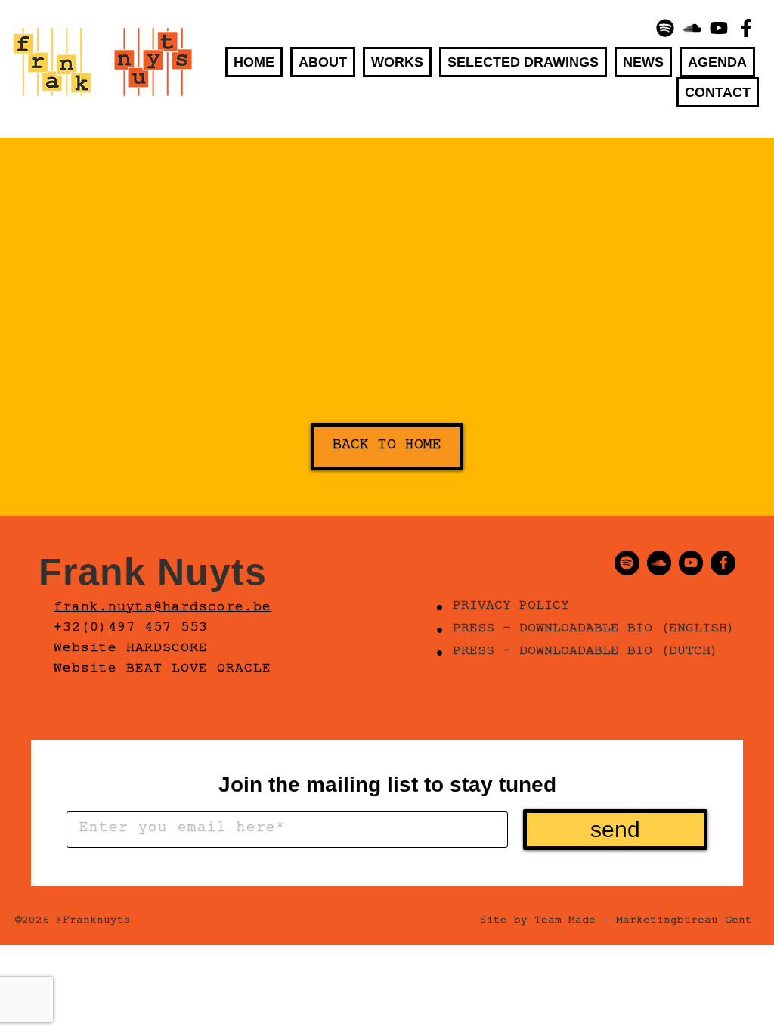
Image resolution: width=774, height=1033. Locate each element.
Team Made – (572, 922)
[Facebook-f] (746, 28)
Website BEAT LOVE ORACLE (162, 670)
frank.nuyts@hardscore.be (162, 609)
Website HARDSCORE (131, 649)
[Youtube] (719, 28)
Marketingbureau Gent (684, 922)
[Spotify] (665, 28)
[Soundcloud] (692, 28)
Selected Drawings (523, 62)
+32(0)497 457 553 (131, 629)
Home (254, 62)
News (643, 62)
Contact (718, 92)
